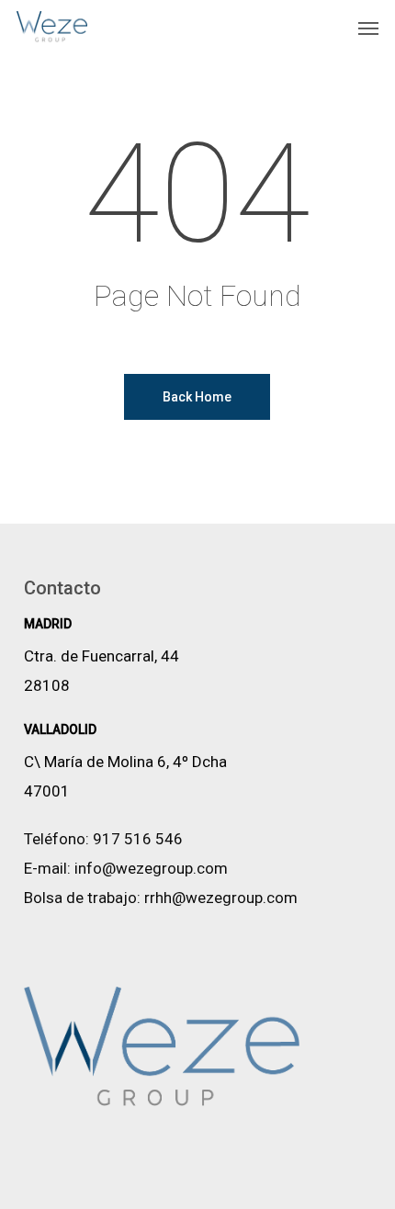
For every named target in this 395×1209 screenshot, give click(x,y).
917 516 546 (138, 839)
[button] (368, 27)
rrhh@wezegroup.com (221, 897)
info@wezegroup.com (151, 868)
